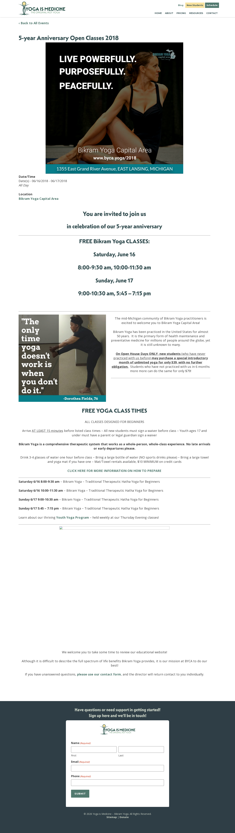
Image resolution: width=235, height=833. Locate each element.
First (73, 755)
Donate (124, 817)
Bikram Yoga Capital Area (38, 199)
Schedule (212, 5)
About (169, 13)
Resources (196, 13)
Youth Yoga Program (72, 517)
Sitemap (111, 817)
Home (158, 13)
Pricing (181, 13)
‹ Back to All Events (34, 23)
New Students (195, 5)
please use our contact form (99, 674)
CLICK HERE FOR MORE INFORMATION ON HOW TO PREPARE (114, 471)
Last (121, 755)
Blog (180, 5)
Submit (80, 793)
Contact (212, 13)
